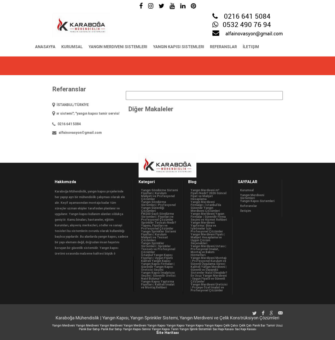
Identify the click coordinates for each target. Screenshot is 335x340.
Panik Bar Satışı (111, 329)
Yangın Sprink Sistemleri (196, 329)
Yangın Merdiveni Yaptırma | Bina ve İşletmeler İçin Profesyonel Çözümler (207, 227)
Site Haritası (167, 332)
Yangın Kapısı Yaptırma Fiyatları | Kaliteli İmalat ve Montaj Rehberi (158, 284)
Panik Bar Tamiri (264, 325)
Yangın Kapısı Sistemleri (178, 46)
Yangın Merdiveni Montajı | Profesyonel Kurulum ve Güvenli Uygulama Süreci (208, 261)
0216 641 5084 (247, 16)
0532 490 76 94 (247, 25)
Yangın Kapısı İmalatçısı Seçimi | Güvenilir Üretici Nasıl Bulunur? (158, 275)
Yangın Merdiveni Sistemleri (118, 46)
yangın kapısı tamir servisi (93, 113)
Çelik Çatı (245, 325)
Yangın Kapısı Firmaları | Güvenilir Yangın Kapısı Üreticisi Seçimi (158, 267)
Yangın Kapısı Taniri (165, 329)
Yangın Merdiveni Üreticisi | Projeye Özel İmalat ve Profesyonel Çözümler (209, 287)
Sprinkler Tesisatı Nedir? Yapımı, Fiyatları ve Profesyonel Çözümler (158, 225)
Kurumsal (72, 46)
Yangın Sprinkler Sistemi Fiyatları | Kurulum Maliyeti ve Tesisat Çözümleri (158, 236)
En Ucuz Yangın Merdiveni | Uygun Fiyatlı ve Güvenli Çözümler (209, 278)
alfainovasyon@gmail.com (254, 34)
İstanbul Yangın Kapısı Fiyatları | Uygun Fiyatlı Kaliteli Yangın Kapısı (157, 258)
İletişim (251, 46)
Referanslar (223, 46)
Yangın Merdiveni (63, 325)
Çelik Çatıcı (230, 325)
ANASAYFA (45, 46)
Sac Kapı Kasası (223, 329)
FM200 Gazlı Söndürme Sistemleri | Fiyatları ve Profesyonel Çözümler (157, 216)
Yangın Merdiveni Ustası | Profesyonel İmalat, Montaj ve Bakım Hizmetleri (208, 251)
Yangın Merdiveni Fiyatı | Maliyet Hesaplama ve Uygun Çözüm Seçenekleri (208, 239)
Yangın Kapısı (156, 325)
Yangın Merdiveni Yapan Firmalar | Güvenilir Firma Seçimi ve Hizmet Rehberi (209, 216)
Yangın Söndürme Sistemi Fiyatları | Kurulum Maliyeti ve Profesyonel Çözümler (159, 195)
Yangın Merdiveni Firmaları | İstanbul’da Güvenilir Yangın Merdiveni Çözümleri (206, 206)
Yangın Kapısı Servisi (137, 329)
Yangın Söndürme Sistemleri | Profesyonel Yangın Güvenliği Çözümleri (158, 206)
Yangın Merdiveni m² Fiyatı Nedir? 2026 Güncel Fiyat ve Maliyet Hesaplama (208, 195)
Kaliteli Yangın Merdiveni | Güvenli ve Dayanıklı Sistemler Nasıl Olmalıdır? (209, 269)
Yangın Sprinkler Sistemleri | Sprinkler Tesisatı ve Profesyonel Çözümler (158, 248)
